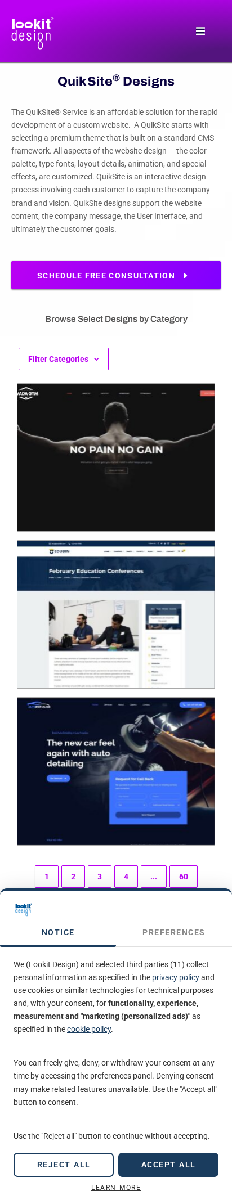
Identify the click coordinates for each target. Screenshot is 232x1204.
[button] (200, 31)
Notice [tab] (58, 932)
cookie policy (89, 1029)
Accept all (168, 1164)
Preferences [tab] (174, 932)
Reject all (64, 1164)
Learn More (116, 1188)
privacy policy (175, 977)
